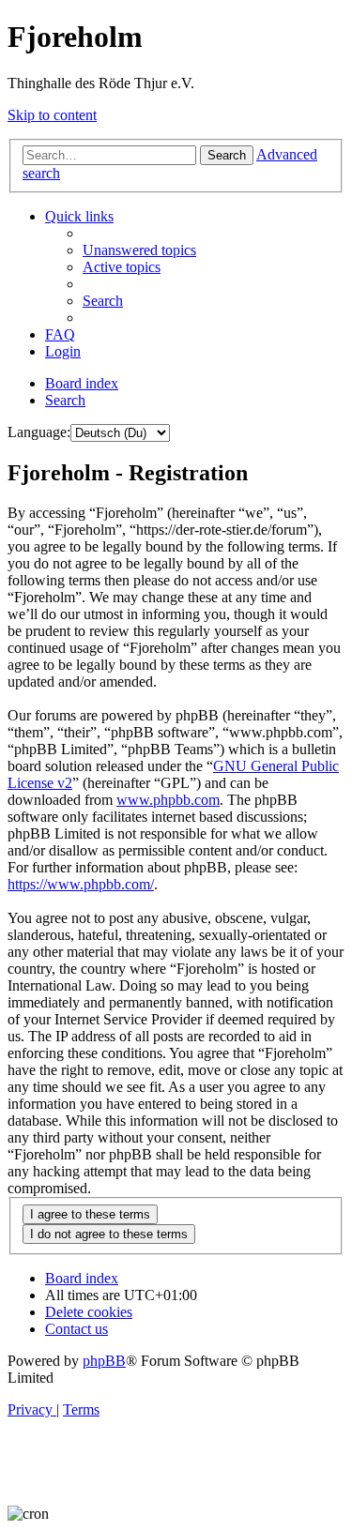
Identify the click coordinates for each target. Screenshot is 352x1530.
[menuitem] (139, 250)
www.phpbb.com (168, 800)
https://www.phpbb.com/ (81, 884)
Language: (39, 432)
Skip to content (52, 115)
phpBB (104, 1361)
